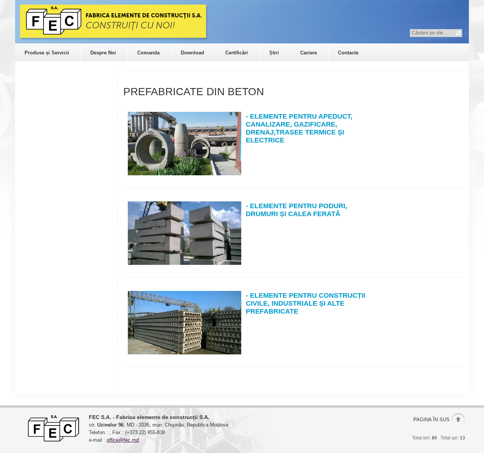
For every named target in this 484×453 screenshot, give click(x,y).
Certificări (236, 53)
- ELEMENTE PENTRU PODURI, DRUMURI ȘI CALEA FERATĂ (296, 210)
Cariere (308, 53)
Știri (274, 53)
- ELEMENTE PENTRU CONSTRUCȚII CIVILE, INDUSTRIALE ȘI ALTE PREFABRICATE (305, 303)
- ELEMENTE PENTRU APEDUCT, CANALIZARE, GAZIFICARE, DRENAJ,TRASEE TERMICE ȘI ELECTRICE (299, 128)
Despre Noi (103, 53)
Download (192, 53)
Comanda (148, 53)
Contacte (348, 53)
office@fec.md (123, 440)
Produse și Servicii (47, 53)
